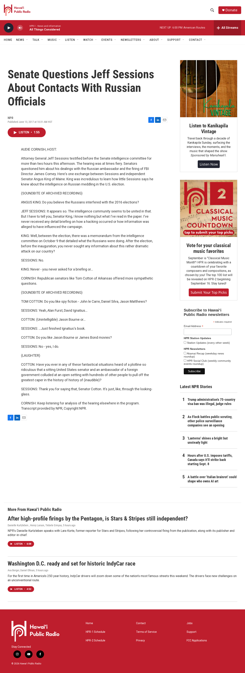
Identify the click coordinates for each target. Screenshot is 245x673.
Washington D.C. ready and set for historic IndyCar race (71, 563)
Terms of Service (146, 631)
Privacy (140, 640)
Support (191, 631)
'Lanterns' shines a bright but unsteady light (208, 440)
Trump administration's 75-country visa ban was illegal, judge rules (211, 402)
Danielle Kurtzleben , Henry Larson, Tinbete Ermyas (35, 525)
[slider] (26, 28)
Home (8, 39)
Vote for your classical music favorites (208, 248)
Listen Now (209, 164)
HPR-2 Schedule (95, 640)
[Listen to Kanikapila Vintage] (208, 88)
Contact (141, 623)
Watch (88, 39)
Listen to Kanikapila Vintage (208, 128)
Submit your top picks (209, 292)
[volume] (20, 28)
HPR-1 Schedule (95, 631)
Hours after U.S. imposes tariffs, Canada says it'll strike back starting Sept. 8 (210, 459)
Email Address (193, 326)
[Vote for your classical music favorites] (208, 208)
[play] (9, 28)
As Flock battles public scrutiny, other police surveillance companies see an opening (210, 421)
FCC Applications (197, 640)
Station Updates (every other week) (208, 342)
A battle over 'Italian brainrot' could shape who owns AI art (212, 479)
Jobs (190, 623)
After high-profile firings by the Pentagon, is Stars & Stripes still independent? (98, 518)
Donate (231, 10)
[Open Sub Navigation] (27, 39)
